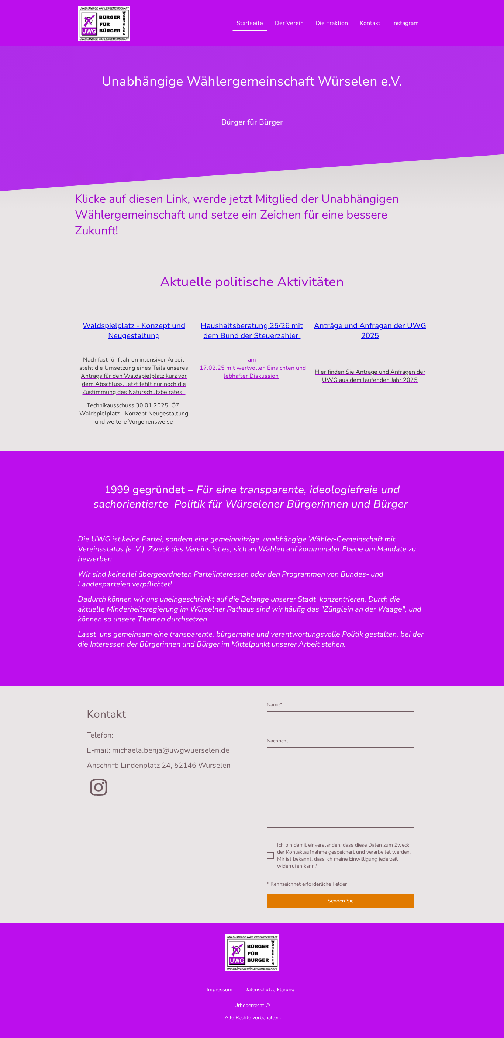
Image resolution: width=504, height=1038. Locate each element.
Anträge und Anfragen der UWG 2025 (370, 331)
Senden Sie (340, 900)
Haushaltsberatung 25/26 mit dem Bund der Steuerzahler (252, 331)
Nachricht (277, 740)
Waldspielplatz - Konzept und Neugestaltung (134, 331)
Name (274, 704)
